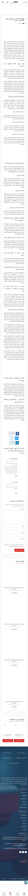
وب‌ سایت (22, 538)
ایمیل (22, 532)
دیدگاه (22, 509)
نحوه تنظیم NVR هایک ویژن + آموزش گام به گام (14, 660)
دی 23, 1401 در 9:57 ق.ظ (11, 461)
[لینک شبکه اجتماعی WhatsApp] (23, 852)
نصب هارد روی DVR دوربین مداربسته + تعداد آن (14, 702)
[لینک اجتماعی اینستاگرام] (26, 852)
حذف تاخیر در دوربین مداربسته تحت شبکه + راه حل (14, 624)
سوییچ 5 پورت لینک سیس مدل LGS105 (8, 735)
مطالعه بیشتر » (14, 593)
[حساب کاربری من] (7, 2)
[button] (14, 433)
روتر (18, 83)
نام (23, 526)
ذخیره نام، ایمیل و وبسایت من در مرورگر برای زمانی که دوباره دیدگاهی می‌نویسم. (14, 545)
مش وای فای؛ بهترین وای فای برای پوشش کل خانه (14, 588)
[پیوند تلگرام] (20, 852)
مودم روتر (9, 211)
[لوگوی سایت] (14, 2)
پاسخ (16, 476)
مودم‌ (17, 170)
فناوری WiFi (22, 70)
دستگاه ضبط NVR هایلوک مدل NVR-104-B (19, 735)
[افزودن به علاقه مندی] (16, 725)
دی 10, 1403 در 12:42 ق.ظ (11, 484)
